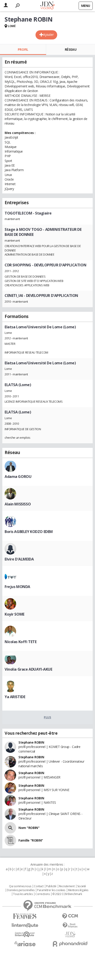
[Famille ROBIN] (10, 840)
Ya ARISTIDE (15, 696)
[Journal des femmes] (25, 916)
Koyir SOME (14, 614)
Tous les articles (23, 894)
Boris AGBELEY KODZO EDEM (29, 531)
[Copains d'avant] (25, 934)
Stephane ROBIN (31, 742)
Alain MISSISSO (18, 504)
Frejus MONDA (17, 586)
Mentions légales (78, 890)
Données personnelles (21, 890)
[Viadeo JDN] (70, 934)
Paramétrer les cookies (51, 890)
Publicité (51, 886)
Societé (81, 886)
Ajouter (48, 34)
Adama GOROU (18, 476)
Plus (47, 717)
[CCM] (70, 916)
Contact (38, 886)
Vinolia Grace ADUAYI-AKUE (28, 669)
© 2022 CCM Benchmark (67, 894)
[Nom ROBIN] (10, 828)
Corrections (42, 894)
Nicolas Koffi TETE (20, 641)
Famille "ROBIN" (30, 840)
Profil (23, 49)
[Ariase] (25, 943)
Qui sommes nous (20, 886)
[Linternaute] (25, 925)
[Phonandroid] (70, 944)
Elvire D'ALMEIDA (19, 559)
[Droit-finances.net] (70, 925)
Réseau (70, 49)
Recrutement (66, 886)
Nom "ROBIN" (28, 828)
